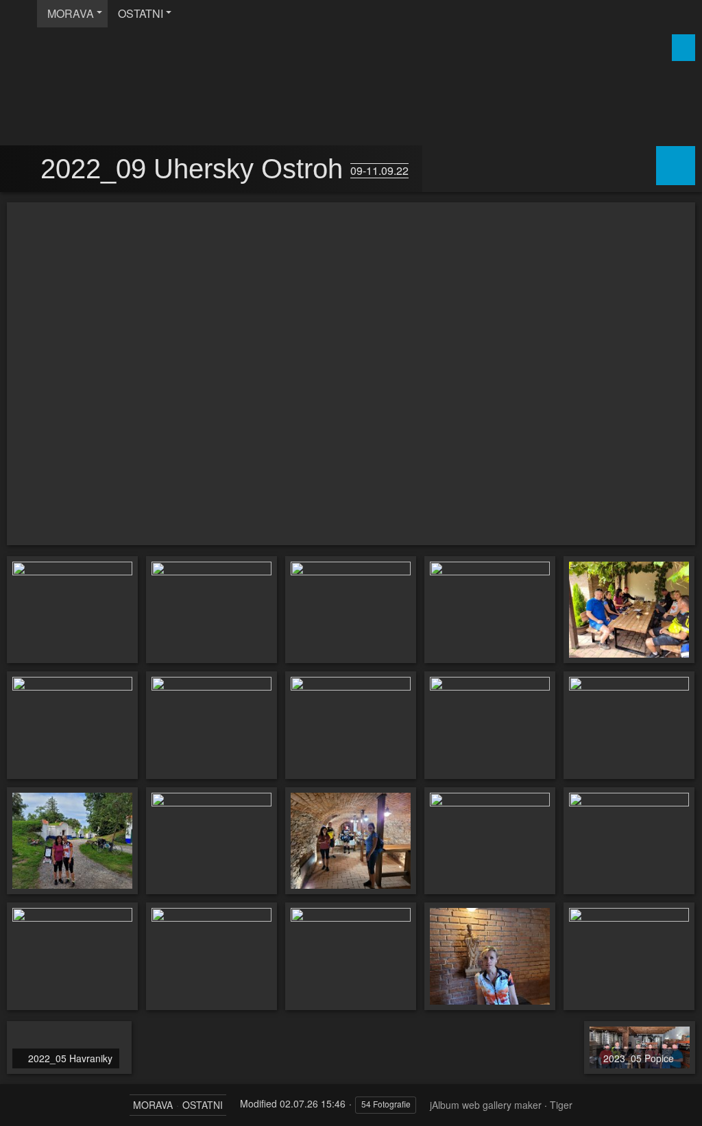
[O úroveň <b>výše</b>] (22, 169)
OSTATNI (140, 13)
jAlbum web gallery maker (486, 1105)
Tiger (561, 1105)
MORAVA (70, 13)
